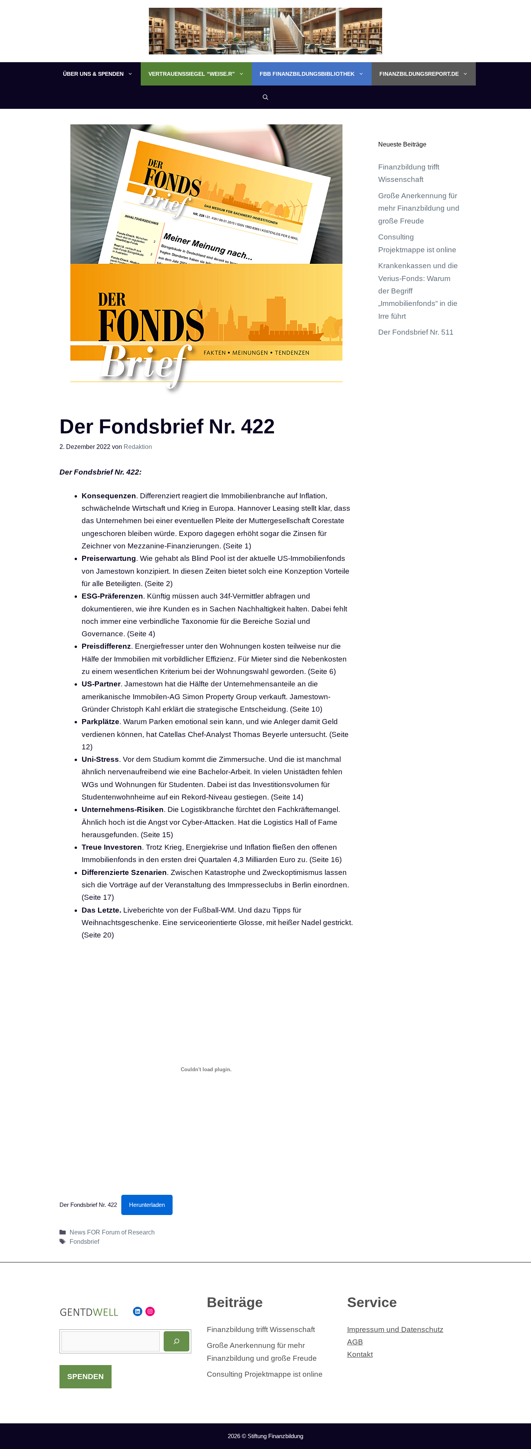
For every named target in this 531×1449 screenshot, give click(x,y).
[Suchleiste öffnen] (265, 97)
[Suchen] (176, 1341)
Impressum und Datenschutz (395, 1329)
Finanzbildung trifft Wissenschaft (261, 1329)
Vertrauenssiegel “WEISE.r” (191, 74)
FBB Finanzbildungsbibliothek (307, 74)
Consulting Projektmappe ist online (265, 1374)
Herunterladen (147, 1204)
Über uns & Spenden (93, 74)
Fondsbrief (84, 1241)
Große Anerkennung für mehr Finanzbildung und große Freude (418, 208)
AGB (355, 1342)
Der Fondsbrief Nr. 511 (416, 332)
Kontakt (360, 1354)
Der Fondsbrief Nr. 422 (88, 1204)
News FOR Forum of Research (112, 1232)
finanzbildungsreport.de (419, 74)
